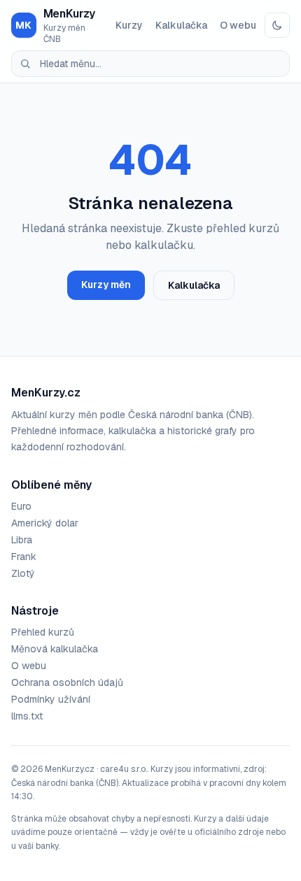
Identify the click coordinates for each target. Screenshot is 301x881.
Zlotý (23, 573)
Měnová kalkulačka (54, 649)
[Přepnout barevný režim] (277, 25)
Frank (23, 556)
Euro (21, 506)
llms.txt (27, 716)
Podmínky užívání (50, 699)
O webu (238, 25)
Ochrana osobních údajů (67, 682)
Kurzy (129, 25)
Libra (21, 539)
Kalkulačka (181, 25)
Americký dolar (44, 523)
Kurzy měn (106, 284)
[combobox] (150, 63)
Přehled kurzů (42, 632)
